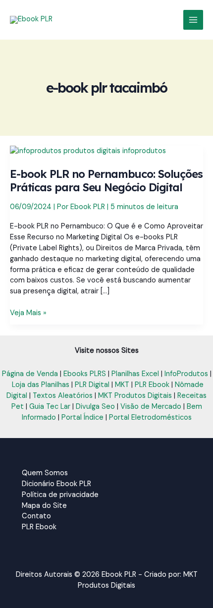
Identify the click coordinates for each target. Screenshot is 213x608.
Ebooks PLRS (84, 374)
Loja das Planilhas (40, 384)
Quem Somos (45, 473)
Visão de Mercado (150, 406)
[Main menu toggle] (193, 20)
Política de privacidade (60, 494)
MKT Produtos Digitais (135, 395)
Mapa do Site (44, 505)
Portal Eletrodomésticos (150, 417)
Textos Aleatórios (63, 395)
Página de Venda (30, 374)
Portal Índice (82, 417)
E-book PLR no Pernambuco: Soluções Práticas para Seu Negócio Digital (106, 180)
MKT (122, 384)
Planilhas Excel (135, 374)
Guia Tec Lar (49, 406)
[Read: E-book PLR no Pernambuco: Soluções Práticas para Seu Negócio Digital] (88, 151)
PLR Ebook (152, 384)
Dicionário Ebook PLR (56, 484)
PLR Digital (92, 384)
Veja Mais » (28, 313)
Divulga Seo (95, 406)
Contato (36, 516)
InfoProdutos (186, 374)
